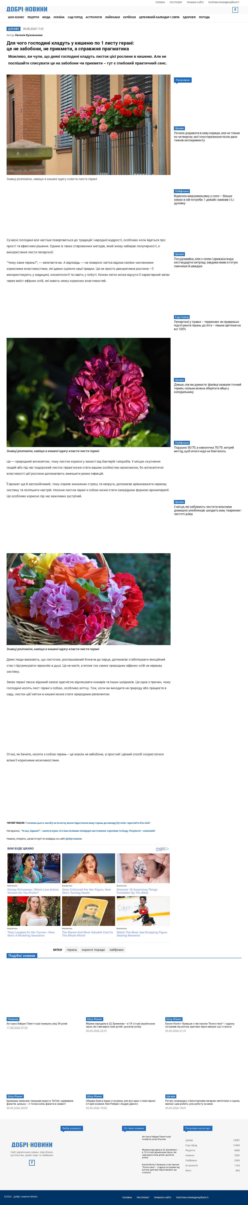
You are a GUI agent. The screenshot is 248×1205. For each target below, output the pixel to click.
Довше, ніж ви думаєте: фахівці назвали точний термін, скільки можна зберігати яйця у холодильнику (207, 388)
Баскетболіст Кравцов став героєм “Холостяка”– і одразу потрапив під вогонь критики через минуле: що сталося (199, 1025)
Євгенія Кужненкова (29, 35)
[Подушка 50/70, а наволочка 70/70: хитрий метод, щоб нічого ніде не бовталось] (207, 420)
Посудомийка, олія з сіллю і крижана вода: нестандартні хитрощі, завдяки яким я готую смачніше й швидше (206, 262)
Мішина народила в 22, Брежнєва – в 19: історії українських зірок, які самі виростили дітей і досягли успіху (120, 1025)
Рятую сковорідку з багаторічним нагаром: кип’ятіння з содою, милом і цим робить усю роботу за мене (202, 1102)
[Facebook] (235, 10)
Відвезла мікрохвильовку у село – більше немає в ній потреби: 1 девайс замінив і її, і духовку (204, 199)
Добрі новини (74, 838)
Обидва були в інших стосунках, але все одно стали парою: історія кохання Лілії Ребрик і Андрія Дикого (121, 1102)
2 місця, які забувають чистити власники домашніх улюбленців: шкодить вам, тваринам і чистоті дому (207, 510)
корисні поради (93, 950)
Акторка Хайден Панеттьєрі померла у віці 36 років (37, 1023)
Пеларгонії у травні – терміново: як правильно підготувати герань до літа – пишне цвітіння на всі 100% (207, 325)
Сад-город (182, 317)
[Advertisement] (89, 210)
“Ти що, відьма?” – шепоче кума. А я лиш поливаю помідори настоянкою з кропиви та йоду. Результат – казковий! (88, 830)
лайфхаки (116, 950)
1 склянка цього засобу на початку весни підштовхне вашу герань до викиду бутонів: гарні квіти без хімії (87, 822)
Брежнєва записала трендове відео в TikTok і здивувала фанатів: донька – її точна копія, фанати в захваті (40, 1102)
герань (72, 950)
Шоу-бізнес (94, 1019)
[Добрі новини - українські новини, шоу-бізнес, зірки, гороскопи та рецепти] (27, 9)
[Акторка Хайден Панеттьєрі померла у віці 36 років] (45, 989)
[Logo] (32, 1144)
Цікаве (13, 29)
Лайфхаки (182, 191)
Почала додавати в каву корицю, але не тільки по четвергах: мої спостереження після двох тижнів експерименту (207, 136)
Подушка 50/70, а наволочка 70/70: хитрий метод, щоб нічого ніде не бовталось (204, 449)
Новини (13, 1019)
